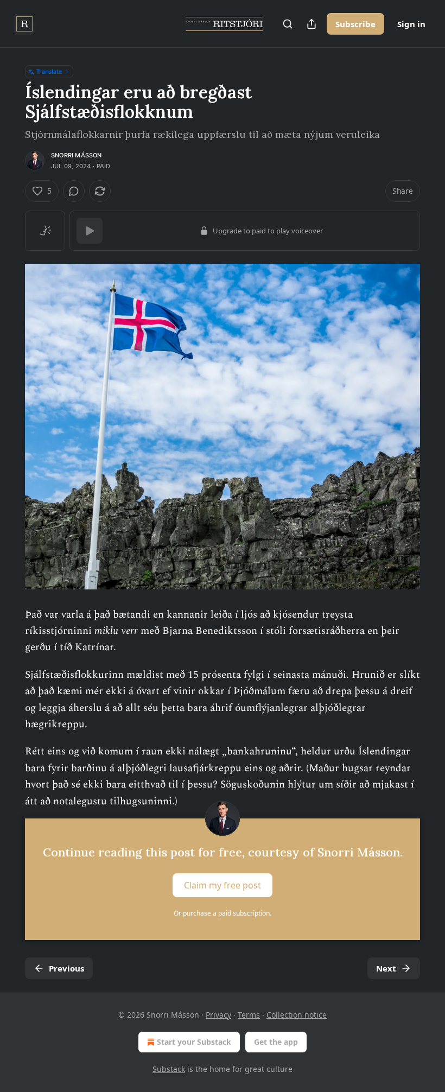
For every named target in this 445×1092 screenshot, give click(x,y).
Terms (249, 1015)
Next (386, 968)
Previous (66, 968)
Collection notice (296, 1015)
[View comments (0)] (74, 191)
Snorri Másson (76, 155)
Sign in (411, 23)
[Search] (287, 24)
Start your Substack (194, 1042)
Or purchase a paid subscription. (222, 913)
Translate (49, 71)
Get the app (276, 1042)
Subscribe (355, 23)
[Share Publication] (311, 24)
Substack (168, 1069)
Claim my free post (222, 885)
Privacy (218, 1015)
